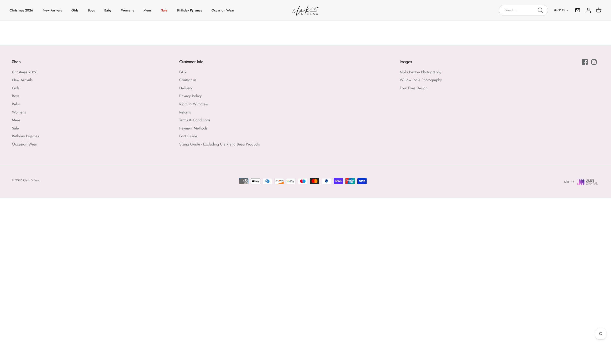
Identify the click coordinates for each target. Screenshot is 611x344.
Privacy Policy (190, 96)
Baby (107, 10)
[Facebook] (585, 62)
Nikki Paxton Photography (420, 72)
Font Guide (188, 136)
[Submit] (540, 10)
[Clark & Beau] (305, 10)
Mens (147, 10)
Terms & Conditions (194, 120)
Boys (91, 10)
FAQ (183, 72)
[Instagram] (594, 62)
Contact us (187, 80)
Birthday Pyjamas (189, 10)
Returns (185, 112)
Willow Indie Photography (421, 80)
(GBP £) (559, 10)
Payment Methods (193, 128)
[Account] (588, 10)
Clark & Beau (31, 180)
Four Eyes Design (413, 88)
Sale (164, 10)
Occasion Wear (222, 10)
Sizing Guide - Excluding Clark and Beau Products (219, 144)
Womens (127, 10)
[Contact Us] (577, 10)
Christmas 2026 (21, 10)
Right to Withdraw (193, 104)
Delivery (185, 88)
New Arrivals (52, 10)
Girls (74, 10)
